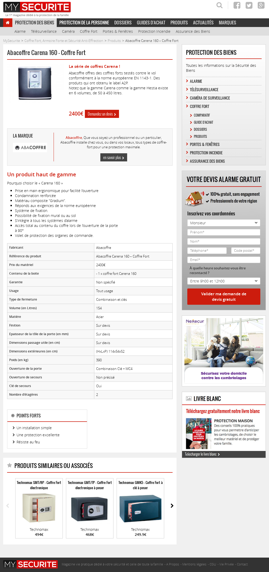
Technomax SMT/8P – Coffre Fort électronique (39, 485)
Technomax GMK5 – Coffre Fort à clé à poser (140, 485)
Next (172, 506)
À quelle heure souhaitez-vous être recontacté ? (218, 270)
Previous (7, 506)
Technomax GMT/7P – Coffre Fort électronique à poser (90, 485)
